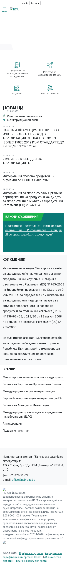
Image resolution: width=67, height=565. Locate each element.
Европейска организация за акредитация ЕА (32, 398)
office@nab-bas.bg (23, 479)
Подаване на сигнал (16, 430)
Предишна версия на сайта (31, 560)
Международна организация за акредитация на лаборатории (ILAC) (32, 414)
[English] (43, 3)
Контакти (35, 3)
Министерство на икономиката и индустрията (33, 377)
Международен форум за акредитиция (29, 391)
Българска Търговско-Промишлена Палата (32, 384)
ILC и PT (38, 557)
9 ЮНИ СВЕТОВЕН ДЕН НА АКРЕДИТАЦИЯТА (22, 161)
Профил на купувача (31, 553)
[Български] (47, 3)
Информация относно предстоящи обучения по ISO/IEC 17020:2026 (28, 178)
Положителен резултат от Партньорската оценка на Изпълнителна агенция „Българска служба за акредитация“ (33, 230)
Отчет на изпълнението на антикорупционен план (24, 118)
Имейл (25, 3)
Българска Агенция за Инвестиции (26, 405)
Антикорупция (12, 423)
